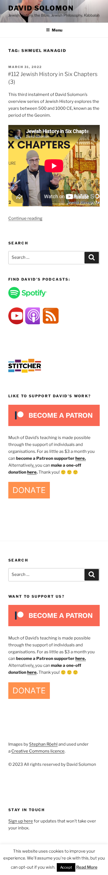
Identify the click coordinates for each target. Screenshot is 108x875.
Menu (57, 30)
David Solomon (41, 8)
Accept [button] (66, 867)
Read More (86, 867)
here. (80, 458)
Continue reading (25, 218)
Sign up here (20, 821)
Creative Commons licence (38, 751)
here (32, 472)
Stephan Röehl (43, 744)
